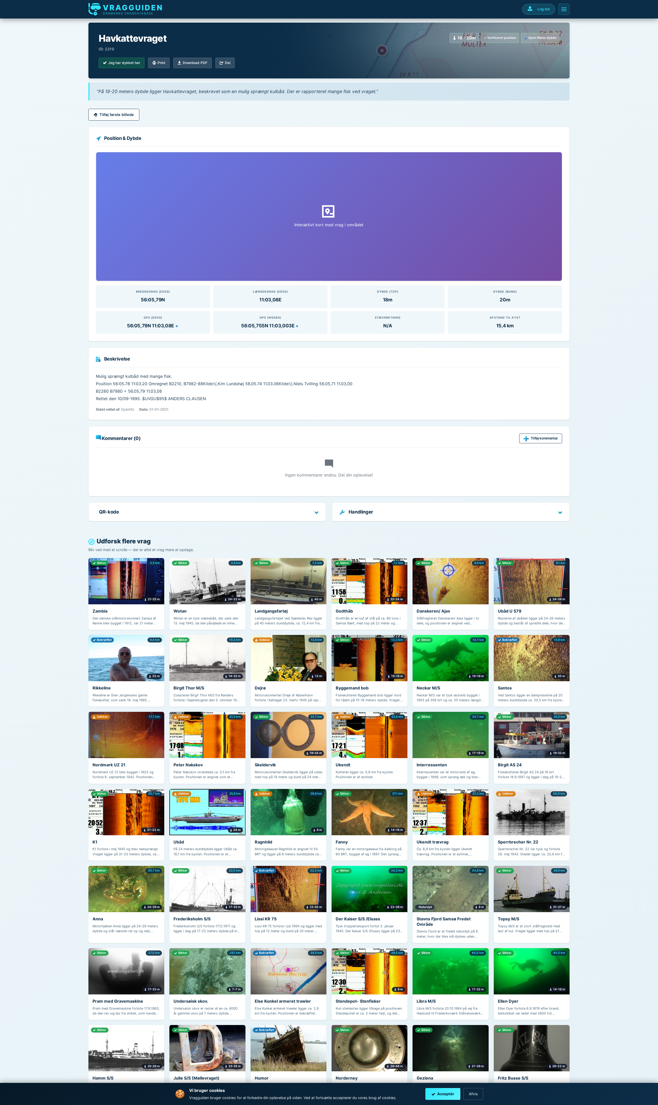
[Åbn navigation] (564, 9)
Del (227, 63)
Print (161, 63)
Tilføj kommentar (544, 438)
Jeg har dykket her (124, 63)
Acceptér (445, 1094)
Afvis (473, 1094)
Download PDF (195, 63)
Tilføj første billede (116, 114)
